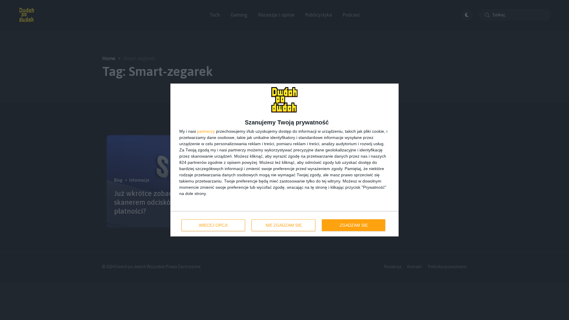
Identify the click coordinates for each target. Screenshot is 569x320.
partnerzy (206, 131)
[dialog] (284, 160)
